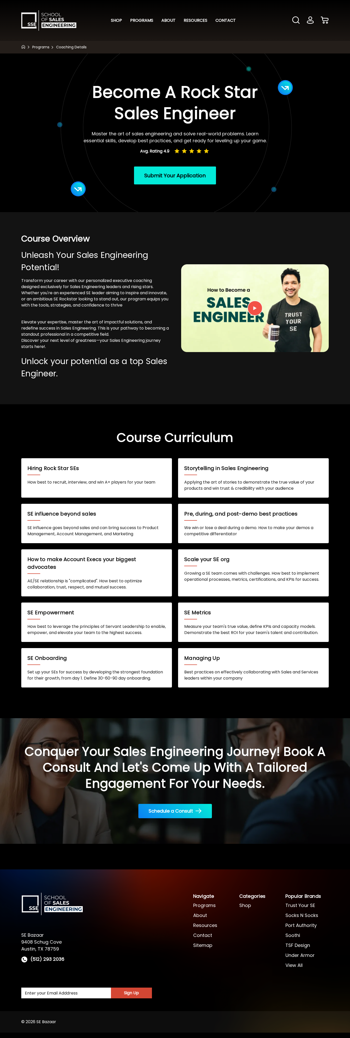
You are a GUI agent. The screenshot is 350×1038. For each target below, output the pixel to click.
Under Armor (300, 955)
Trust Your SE (300, 905)
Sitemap (202, 945)
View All (294, 965)
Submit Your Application (175, 175)
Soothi (292, 935)
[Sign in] (310, 20)
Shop (116, 20)
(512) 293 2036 (47, 959)
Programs (141, 20)
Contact (225, 20)
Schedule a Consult (171, 811)
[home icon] (23, 47)
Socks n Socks (301, 915)
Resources (195, 20)
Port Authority (301, 925)
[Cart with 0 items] (325, 20)
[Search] (296, 20)
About (168, 20)
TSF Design (297, 945)
